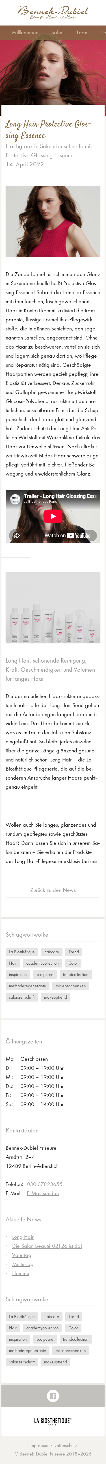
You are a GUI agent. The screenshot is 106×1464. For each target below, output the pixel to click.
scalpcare (44, 974)
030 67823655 (44, 1184)
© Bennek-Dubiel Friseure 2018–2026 (53, 1454)
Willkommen (24, 32)
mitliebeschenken (71, 985)
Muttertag (23, 1264)
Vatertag (21, 1255)
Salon (57, 32)
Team (82, 32)
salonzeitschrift (21, 997)
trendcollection (75, 974)
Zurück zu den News (53, 890)
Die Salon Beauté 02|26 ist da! (47, 1246)
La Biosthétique (22, 951)
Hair (13, 963)
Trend (74, 951)
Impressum (39, 1445)
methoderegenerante (27, 985)
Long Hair (23, 1237)
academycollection (42, 963)
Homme (20, 1273)
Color (73, 963)
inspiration (18, 974)
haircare (51, 951)
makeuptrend (55, 997)
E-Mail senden (43, 1193)
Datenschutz (65, 1445)
